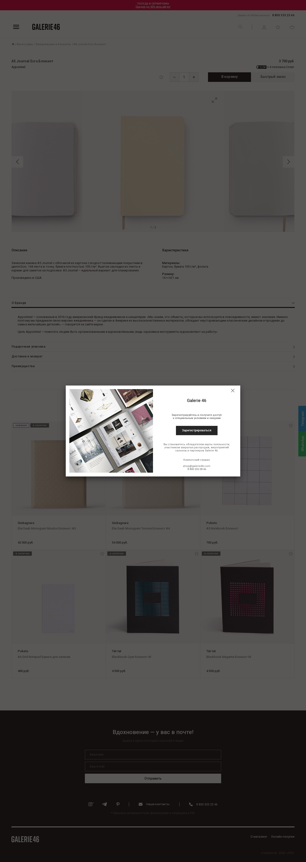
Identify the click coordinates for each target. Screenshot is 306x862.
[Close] (232, 390)
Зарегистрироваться (196, 430)
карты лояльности (217, 444)
